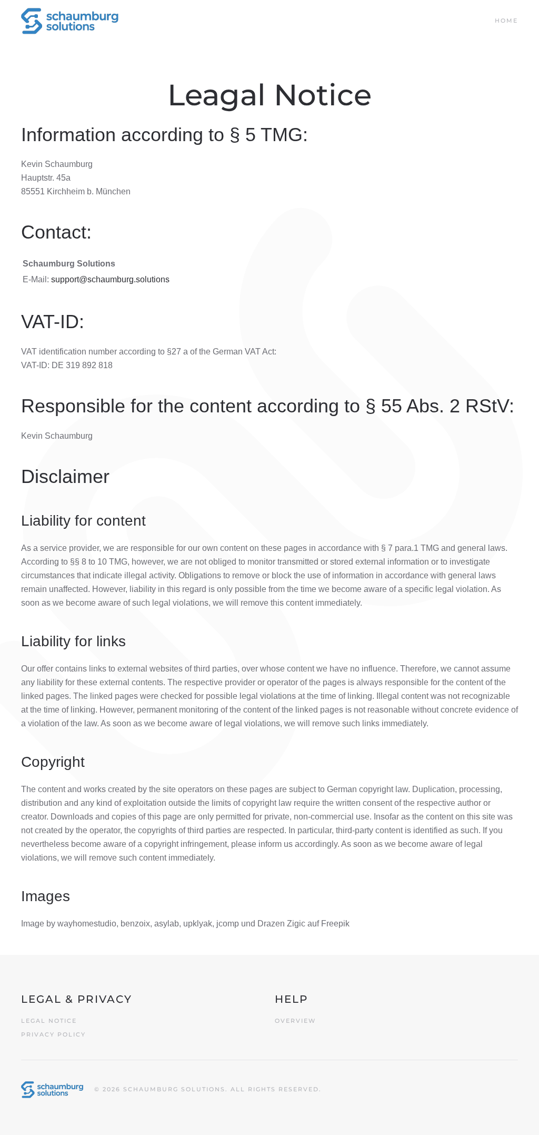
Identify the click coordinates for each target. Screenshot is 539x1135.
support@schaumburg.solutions (110, 279)
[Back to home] (69, 21)
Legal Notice (49, 1020)
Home (506, 20)
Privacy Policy (53, 1034)
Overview (295, 1020)
